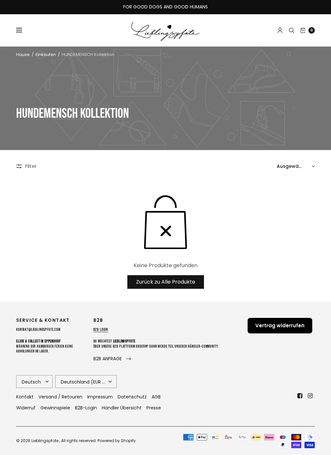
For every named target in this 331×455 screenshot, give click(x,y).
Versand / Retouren (60, 397)
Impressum (100, 397)
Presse (153, 408)
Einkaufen (46, 54)
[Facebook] (300, 396)
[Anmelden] (280, 30)
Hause (23, 54)
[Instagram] (310, 396)
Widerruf (26, 408)
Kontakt (25, 397)
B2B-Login (86, 408)
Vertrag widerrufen (279, 325)
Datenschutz (132, 397)
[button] (112, 358)
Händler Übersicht (122, 408)
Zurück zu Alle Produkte (165, 282)
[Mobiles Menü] (23, 30)
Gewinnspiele (55, 408)
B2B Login (100, 329)
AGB (156, 397)
